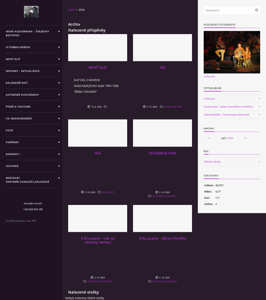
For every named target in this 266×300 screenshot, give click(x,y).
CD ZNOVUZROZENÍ (19, 118)
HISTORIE (12, 166)
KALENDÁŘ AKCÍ (17, 83)
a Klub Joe (209, 76)
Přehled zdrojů (212, 161)
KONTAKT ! (13, 154)
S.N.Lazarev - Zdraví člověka (162, 238)
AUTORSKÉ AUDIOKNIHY (22, 94)
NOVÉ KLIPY (108, 192)
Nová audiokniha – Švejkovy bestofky (27, 33)
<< (208, 138)
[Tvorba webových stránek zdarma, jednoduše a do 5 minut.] (28, 221)
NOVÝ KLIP (13, 59)
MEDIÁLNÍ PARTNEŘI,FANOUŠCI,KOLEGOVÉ (27, 180)
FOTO (9, 130)
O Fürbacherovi (18, 47)
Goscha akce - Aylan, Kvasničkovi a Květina (228, 106)
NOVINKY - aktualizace (23, 71)
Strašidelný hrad (162, 153)
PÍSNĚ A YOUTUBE (18, 106)
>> (245, 138)
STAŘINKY (12, 142)
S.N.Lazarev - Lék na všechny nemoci (98, 240)
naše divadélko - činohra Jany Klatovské (226, 114)
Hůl (163, 67)
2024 (230, 138)
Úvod (71, 9)
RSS (34, 220)
